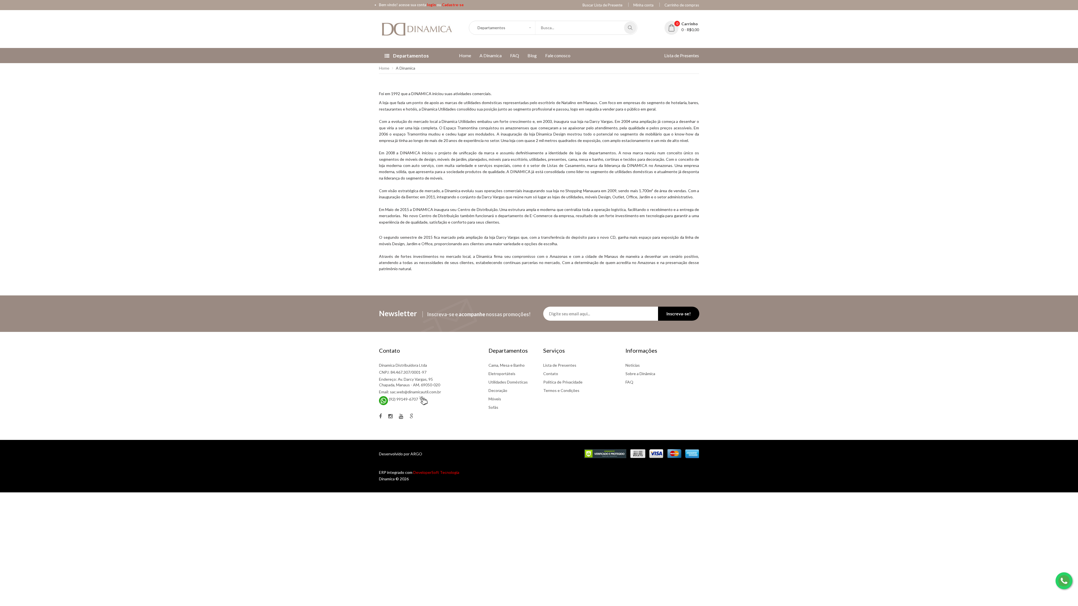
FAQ (629, 382)
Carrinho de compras (681, 5)
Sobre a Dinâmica (640, 373)
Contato (550, 373)
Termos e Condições (561, 390)
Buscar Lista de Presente (602, 5)
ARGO (416, 453)
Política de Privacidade (563, 382)
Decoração (497, 390)
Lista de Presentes (559, 365)
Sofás (493, 407)
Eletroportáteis (501, 373)
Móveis (494, 398)
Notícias (632, 365)
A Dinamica (405, 68)
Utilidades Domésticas (508, 382)
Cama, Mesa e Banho (506, 365)
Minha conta (643, 5)
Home (384, 68)
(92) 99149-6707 (403, 399)
